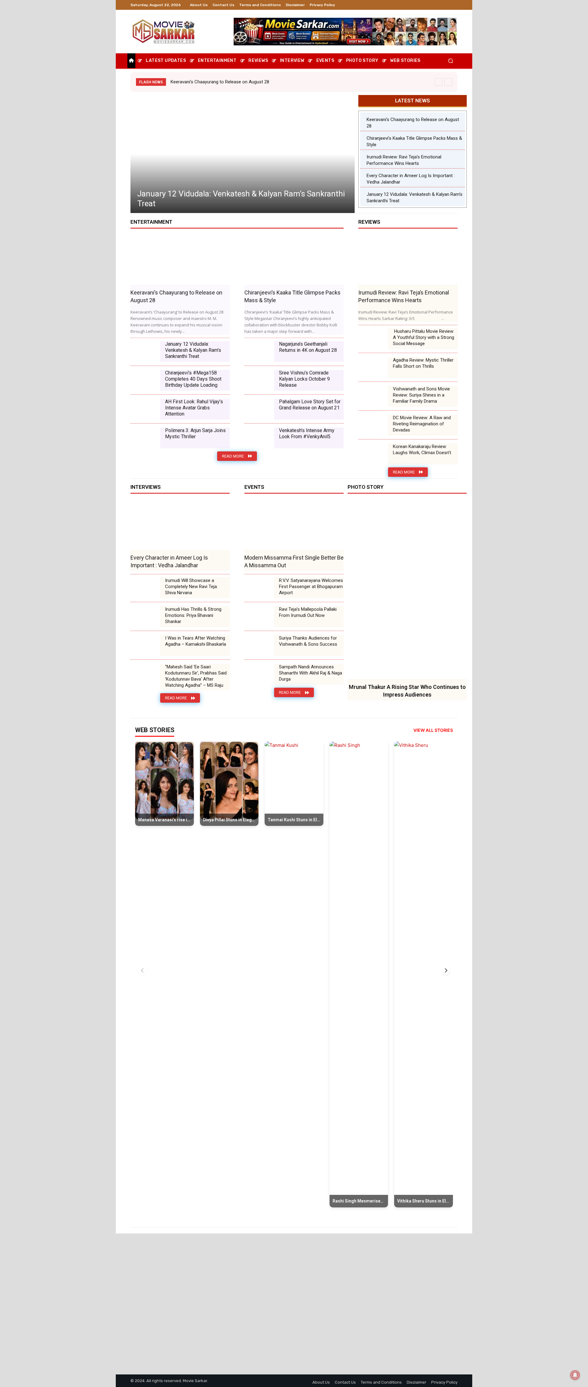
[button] (450, 61)
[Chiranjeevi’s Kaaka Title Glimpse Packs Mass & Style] (294, 260)
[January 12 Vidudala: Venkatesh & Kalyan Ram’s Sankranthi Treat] (145, 351)
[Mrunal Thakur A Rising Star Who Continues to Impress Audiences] (407, 589)
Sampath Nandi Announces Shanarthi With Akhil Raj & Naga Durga (310, 673)
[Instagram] (424, 5)
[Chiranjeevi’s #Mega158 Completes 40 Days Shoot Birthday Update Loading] (145, 380)
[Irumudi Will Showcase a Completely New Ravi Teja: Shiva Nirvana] (145, 587)
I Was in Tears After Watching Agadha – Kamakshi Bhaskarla (195, 641)
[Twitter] (439, 5)
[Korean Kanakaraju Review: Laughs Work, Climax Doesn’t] (373, 453)
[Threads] (454, 5)
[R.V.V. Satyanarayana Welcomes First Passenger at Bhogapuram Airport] (259, 587)
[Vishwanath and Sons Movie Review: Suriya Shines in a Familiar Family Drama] (373, 396)
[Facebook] (417, 5)
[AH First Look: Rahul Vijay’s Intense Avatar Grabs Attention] (145, 409)
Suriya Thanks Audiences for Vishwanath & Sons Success (308, 641)
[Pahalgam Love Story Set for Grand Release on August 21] (259, 409)
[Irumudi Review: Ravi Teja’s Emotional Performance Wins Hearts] (408, 260)
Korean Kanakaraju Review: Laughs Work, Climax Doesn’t (422, 449)
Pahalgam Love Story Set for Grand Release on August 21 (310, 405)
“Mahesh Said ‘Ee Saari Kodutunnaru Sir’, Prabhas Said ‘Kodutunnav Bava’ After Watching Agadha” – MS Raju (196, 676)
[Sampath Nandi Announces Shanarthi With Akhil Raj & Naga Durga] (259, 674)
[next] (448, 82)
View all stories (433, 730)
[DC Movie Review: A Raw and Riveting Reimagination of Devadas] (373, 425)
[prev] (438, 82)
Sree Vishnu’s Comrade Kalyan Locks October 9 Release (304, 379)
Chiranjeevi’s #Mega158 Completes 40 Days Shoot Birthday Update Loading (193, 379)
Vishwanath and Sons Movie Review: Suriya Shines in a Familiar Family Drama (421, 395)
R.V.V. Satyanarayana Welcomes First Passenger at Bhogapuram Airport (311, 586)
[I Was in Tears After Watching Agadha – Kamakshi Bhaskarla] (145, 645)
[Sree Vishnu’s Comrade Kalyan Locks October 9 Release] (259, 380)
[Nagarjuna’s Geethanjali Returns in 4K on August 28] (259, 351)
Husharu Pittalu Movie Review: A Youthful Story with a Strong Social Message (423, 337)
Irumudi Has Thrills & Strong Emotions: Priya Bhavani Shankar (193, 615)
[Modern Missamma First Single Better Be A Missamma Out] (294, 525)
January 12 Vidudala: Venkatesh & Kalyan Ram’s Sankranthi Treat (193, 350)
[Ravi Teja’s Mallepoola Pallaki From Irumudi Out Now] (259, 616)
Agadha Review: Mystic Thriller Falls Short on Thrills (423, 363)
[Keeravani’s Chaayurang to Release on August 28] (242, 154)
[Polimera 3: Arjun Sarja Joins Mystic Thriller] (145, 438)
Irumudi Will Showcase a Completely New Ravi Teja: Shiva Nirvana (191, 586)
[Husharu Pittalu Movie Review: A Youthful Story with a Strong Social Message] (373, 338)
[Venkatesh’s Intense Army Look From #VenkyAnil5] (259, 438)
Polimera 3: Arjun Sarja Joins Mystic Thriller (195, 433)
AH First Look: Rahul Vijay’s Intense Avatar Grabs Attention (194, 408)
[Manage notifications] (575, 1375)
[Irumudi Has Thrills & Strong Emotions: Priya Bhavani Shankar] (145, 616)
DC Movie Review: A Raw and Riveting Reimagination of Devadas (422, 424)
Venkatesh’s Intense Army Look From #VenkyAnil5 (306, 433)
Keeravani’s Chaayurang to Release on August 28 (220, 82)
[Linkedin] (431, 5)
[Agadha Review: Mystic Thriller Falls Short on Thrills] (373, 367)
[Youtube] (446, 5)
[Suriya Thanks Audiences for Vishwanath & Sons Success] (259, 645)
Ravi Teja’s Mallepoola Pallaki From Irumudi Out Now (308, 612)
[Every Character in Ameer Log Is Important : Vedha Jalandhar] (180, 525)
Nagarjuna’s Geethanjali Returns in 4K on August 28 (308, 347)
